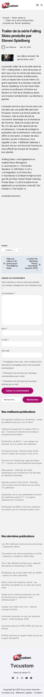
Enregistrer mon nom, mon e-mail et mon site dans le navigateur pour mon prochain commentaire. (21, 364)
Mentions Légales (24, 692)
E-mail (5, 339)
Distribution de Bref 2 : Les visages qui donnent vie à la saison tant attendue (19, 442)
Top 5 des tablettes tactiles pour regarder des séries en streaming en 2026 (21, 564)
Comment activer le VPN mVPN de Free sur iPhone (21, 627)
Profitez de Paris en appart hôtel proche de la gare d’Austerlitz (21, 636)
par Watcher (11, 47)
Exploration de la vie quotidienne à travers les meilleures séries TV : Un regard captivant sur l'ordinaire (21, 497)
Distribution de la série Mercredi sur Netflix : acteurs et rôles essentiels (21, 574)
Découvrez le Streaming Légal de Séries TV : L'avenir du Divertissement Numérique (21, 461)
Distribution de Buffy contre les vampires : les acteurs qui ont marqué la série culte (21, 508)
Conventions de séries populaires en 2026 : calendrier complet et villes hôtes (21, 554)
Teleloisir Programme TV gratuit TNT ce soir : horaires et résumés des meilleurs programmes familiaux (20, 432)
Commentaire (8, 293)
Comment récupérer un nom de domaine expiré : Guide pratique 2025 (20, 617)
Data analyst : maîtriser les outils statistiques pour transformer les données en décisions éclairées (21, 473)
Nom (4, 328)
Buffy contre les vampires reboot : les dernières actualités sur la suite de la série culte (21, 585)
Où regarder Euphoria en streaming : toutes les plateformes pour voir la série (21, 420)
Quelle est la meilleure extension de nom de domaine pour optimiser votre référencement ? (20, 597)
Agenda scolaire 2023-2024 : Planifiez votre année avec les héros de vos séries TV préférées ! (20, 485)
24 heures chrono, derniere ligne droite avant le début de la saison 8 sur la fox (19, 452)
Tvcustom (22, 666)
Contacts (38, 692)
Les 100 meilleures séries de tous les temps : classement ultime (21, 545)
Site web (5, 350)
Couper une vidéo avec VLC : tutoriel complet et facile (19, 608)
